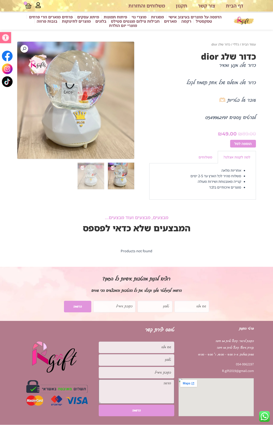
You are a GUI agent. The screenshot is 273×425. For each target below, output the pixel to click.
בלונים (100, 21)
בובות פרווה (47, 21)
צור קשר (206, 6)
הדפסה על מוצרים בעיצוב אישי (195, 17)
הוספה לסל (243, 143)
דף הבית (234, 6)
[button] (5, 37)
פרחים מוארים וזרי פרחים (51, 17)
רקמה (186, 21)
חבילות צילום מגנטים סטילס (135, 21)
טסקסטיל (204, 21)
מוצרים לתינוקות (76, 21)
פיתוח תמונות (115, 17)
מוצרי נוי (139, 17)
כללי (236, 44)
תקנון (181, 6)
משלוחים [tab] (205, 157)
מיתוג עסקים (88, 17)
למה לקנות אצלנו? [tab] (236, 157)
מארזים (170, 21)
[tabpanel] (202, 181)
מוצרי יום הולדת (123, 25)
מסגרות (157, 17)
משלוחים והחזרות (146, 6)
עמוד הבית (249, 44)
